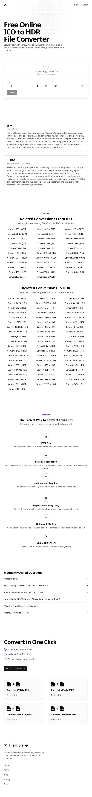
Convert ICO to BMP (46, 229)
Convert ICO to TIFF (17, 277)
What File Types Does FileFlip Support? (21, 606)
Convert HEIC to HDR (74, 317)
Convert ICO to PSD (46, 267)
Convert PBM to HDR (46, 346)
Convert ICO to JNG (17, 243)
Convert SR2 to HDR (17, 379)
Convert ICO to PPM (17, 267)
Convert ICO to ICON (46, 238)
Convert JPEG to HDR (17, 331)
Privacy (7, 779)
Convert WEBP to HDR (46, 384)
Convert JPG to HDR (46, 331)
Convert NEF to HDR (46, 341)
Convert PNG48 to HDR (74, 355)
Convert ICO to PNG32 (75, 257)
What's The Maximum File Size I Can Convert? (24, 592)
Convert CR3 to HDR (46, 308)
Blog (76, 4)
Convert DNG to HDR (46, 312)
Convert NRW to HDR (74, 341)
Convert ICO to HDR (17, 238)
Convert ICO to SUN (75, 272)
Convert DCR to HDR (17, 312)
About (85, 4)
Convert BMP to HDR (17, 303)
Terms (6, 784)
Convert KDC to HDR (75, 336)
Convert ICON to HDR (74, 322)
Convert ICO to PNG (75, 253)
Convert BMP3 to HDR (75, 303)
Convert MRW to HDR (17, 341)
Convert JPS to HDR (74, 331)
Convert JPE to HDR (74, 327)
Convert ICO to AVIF (17, 229)
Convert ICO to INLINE (75, 238)
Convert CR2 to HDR (17, 308)
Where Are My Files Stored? (16, 612)
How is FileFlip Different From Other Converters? (26, 585)
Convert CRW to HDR (74, 308)
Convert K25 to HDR (46, 336)
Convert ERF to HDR (75, 312)
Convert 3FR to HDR (17, 298)
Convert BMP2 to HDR (46, 303)
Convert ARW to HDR (46, 298)
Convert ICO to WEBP (46, 277)
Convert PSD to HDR (17, 365)
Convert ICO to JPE (46, 243)
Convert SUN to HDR (75, 379)
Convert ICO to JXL (75, 248)
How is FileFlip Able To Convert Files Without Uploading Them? (32, 599)
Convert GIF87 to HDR (46, 317)
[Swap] (46, 86)
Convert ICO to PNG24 (46, 257)
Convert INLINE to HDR (17, 327)
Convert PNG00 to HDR (74, 350)
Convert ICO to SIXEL (46, 272)
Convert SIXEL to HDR (74, 374)
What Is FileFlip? (11, 578)
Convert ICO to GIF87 (74, 234)
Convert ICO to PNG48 (17, 262)
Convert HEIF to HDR (17, 322)
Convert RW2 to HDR (17, 374)
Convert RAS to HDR (75, 365)
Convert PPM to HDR (74, 360)
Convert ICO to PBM (17, 253)
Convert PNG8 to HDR (46, 360)
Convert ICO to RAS (74, 267)
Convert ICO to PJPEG (46, 253)
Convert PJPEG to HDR (17, 350)
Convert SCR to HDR (46, 374)
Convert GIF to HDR (17, 317)
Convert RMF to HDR (75, 370)
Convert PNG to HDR (46, 350)
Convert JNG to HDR (46, 327)
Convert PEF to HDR (75, 346)
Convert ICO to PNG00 (17, 257)
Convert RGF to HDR (46, 370)
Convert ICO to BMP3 (17, 234)
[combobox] (23, 86)
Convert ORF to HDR (17, 346)
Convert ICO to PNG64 (46, 262)
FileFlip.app (18, 745)
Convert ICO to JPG (17, 248)
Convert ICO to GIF (46, 234)
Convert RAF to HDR (46, 365)
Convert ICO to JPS (46, 248)
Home (6, 765)
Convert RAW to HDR (17, 370)
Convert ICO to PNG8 (74, 262)
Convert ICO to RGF (17, 272)
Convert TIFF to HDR (17, 384)
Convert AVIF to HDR (75, 298)
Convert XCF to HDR (17, 389)
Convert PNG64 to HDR (17, 360)
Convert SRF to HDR (46, 379)
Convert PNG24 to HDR (17, 355)
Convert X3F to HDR (75, 384)
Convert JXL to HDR (17, 336)
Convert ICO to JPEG (75, 243)
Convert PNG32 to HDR (46, 355)
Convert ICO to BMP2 (74, 229)
